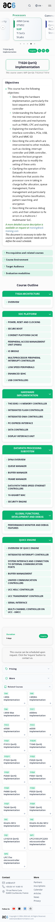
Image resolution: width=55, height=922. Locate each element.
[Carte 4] (31, 43)
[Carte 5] (34, 43)
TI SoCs (21, 33)
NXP (19, 29)
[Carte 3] (27, 43)
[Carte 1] (20, 43)
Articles (37, 893)
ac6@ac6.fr (10, 882)
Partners (38, 882)
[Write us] (43, 50)
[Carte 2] (24, 43)
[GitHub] (30, 908)
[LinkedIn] (25, 908)
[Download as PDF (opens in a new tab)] (47, 50)
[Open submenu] (49, 5)
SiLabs (20, 37)
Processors (19, 15)
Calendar (38, 889)
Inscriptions (39, 886)
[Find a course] (29, 5)
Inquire (33, 50)
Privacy (37, 900)
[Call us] (39, 50)
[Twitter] (19, 908)
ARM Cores (23, 21)
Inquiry (43, 636)
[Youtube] (14, 908)
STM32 (20, 25)
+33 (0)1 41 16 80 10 (14, 886)
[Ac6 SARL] (5, 917)
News (36, 897)
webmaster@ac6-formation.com (21, 919)
